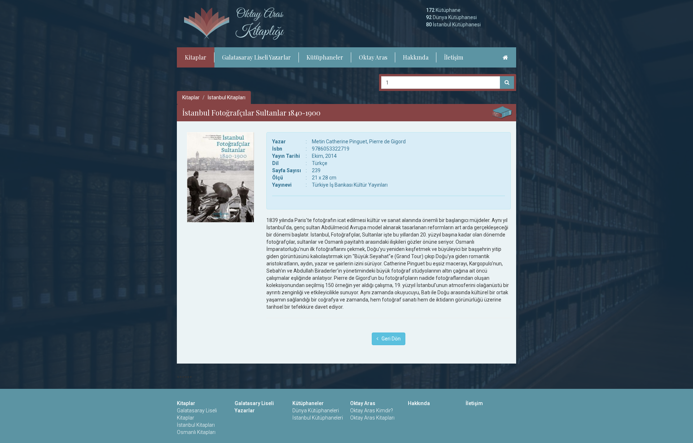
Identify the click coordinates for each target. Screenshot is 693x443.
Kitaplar (195, 57)
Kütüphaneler (324, 57)
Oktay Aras (373, 57)
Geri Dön (389, 339)
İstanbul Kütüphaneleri (317, 418)
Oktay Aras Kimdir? (371, 410)
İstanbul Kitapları (226, 97)
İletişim (453, 57)
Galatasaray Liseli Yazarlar (256, 57)
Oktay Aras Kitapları (372, 418)
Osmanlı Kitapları (196, 432)
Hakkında (415, 57)
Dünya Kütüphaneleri (315, 410)
